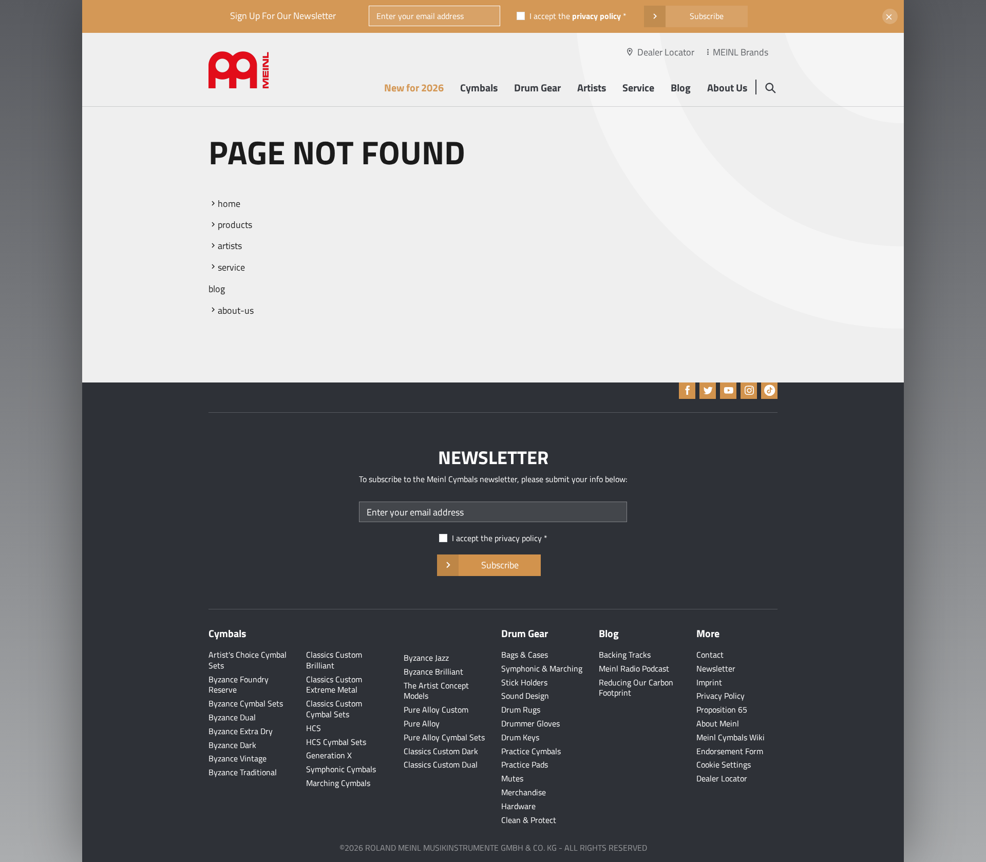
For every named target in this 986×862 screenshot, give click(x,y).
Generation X (329, 755)
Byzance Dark (232, 745)
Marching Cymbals (338, 783)
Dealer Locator (665, 52)
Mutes (512, 778)
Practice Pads (524, 764)
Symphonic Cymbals (341, 769)
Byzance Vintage (237, 758)
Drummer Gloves (530, 723)
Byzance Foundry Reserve (238, 684)
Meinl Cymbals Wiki (730, 737)
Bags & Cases (524, 654)
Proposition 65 (721, 709)
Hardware (518, 806)
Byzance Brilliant (433, 671)
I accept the (575, 16)
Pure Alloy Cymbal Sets (444, 737)
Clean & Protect (528, 820)
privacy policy (596, 16)
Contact (710, 654)
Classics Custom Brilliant (334, 660)
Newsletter (715, 668)
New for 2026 (414, 87)
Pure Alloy (422, 723)
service (231, 267)
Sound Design (525, 695)
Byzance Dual (232, 717)
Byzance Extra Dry (240, 731)
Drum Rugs (520, 709)
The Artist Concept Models (436, 690)
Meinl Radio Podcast (634, 668)
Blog (681, 87)
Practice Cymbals (531, 751)
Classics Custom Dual (441, 764)
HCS (313, 728)
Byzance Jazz (426, 658)
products (235, 224)
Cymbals (479, 87)
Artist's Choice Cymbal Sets (247, 660)
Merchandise (523, 792)
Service (638, 87)
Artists (591, 87)
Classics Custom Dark (441, 751)
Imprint (709, 682)
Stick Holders (524, 682)
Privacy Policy (720, 695)
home (229, 203)
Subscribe (707, 16)
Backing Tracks (625, 654)
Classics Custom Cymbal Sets (334, 708)
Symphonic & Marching (541, 668)
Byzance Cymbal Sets (245, 703)
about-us (236, 310)
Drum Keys (520, 737)
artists (230, 245)
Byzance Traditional (242, 772)
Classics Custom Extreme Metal (334, 684)
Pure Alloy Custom (436, 709)
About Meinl (717, 723)
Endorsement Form (729, 751)
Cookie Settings (723, 764)
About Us (727, 87)
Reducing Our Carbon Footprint (636, 687)
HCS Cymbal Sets (336, 742)
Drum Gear (537, 87)
